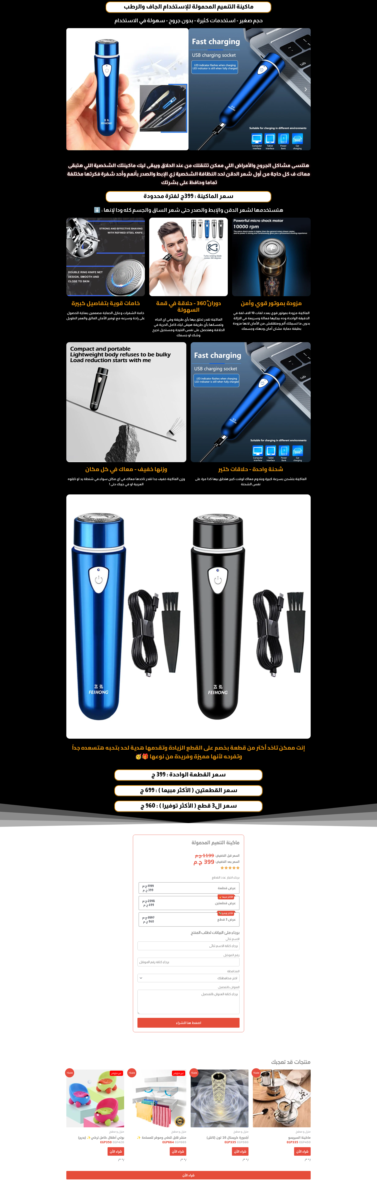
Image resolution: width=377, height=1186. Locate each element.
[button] (71, 89)
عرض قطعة (227, 888)
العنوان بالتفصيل (229, 987)
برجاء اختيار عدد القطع (226, 877)
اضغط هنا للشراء (188, 1023)
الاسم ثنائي (233, 939)
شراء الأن (302, 1151)
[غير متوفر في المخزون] (157, 1098)
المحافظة (233, 971)
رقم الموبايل (231, 955)
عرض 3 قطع (226, 919)
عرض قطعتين (225, 903)
